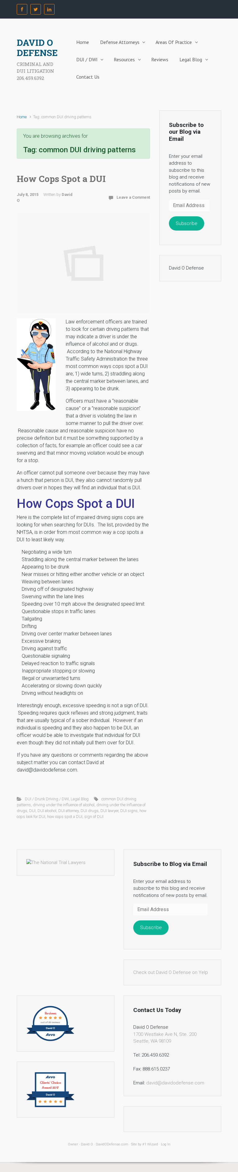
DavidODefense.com (112, 1144)
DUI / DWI (87, 59)
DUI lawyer (109, 810)
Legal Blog (190, 59)
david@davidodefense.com (175, 1083)
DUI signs (129, 810)
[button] (36, 364)
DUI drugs (90, 810)
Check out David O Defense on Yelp (170, 972)
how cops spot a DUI (64, 816)
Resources (124, 59)
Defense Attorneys (119, 42)
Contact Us (87, 77)
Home (82, 42)
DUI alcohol (46, 810)
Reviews (159, 59)
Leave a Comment (133, 197)
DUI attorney (68, 810)
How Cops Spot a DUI (61, 178)
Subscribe (186, 223)
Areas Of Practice (174, 42)
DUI (32, 810)
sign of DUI (94, 816)
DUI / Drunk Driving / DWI (47, 799)
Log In (165, 1144)
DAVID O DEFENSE (37, 48)
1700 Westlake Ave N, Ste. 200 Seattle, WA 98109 (164, 1037)
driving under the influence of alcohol (64, 804)
